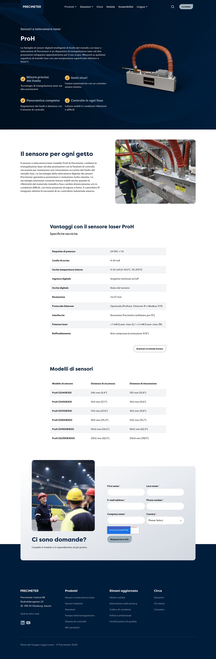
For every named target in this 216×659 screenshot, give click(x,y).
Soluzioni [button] (85, 6)
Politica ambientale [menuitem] (121, 615)
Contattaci (186, 7)
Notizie (110, 6)
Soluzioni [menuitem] (159, 597)
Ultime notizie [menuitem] (117, 597)
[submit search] (173, 7)
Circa (100, 6)
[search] (173, 7)
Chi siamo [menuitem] (159, 603)
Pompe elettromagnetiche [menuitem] (79, 615)
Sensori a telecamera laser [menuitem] (80, 597)
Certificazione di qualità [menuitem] (123, 621)
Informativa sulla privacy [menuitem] (123, 603)
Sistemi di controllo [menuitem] (75, 621)
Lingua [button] (141, 6)
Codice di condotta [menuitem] (120, 609)
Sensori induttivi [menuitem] (74, 603)
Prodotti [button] (69, 6)
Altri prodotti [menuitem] (72, 627)
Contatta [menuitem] (159, 609)
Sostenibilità (125, 6)
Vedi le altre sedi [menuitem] (29, 613)
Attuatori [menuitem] (70, 609)
